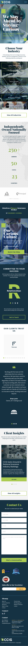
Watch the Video (14, 252)
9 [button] (20, 358)
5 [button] (12, 358)
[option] (6, 194)
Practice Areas (17, 601)
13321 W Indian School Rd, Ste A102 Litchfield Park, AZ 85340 (18, 632)
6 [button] (14, 358)
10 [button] (22, 358)
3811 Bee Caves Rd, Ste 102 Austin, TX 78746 (17, 627)
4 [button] (10, 358)
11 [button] (24, 358)
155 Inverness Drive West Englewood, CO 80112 (17, 622)
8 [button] (18, 358)
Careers (15, 606)
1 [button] (3, 358)
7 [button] (16, 358)
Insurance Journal (15, 213)
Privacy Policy (18, 642)
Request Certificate (18, 604)
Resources (4, 604)
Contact (4, 607)
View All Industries (14, 115)
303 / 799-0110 (5, 620)
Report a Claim (5, 606)
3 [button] (8, 358)
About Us (4, 601)
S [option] (15, 303)
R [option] (14, 290)
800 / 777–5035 (5, 621)
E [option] (17, 303)
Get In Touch (14, 317)
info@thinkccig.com (6, 623)
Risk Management (18, 603)
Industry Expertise (6, 603)
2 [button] (6, 358)
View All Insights (14, 493)
